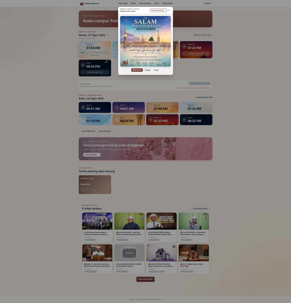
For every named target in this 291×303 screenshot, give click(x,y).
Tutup (156, 70)
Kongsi (147, 70)
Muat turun (137, 70)
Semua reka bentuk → (158, 10)
